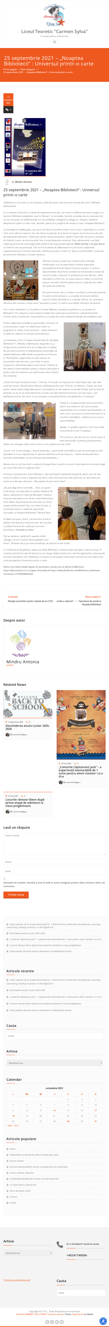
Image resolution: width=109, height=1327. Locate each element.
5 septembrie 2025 (15, 722)
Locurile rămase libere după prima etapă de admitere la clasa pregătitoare (25, 803)
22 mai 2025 (13, 796)
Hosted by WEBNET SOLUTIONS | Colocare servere (39, 1314)
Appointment (78, 1314)
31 (96, 1121)
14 (54, 1110)
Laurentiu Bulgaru (20, 734)
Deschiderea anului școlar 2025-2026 (28, 727)
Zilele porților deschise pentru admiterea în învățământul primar (41, 951)
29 (68, 1121)
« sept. (9, 1125)
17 (96, 1110)
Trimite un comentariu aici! (16, 1280)
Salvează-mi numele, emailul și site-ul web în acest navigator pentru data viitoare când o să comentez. (54, 884)
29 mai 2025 (66, 763)
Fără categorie (27, 69)
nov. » (17, 1125)
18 (13, 1115)
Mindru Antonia (23, 181)
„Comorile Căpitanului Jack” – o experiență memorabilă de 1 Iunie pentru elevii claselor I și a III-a (81, 771)
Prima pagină (10, 69)
